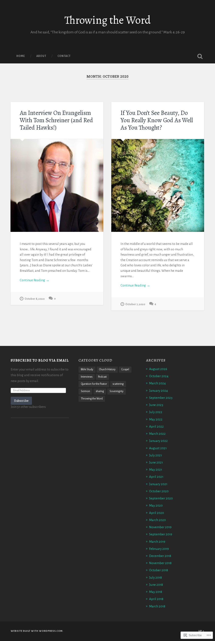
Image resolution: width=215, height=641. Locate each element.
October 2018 (158, 570)
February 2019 (159, 548)
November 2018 (160, 563)
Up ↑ (201, 631)
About (41, 56)
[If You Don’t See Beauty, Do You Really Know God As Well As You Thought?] (157, 185)
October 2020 (159, 491)
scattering (118, 383)
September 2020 (161, 498)
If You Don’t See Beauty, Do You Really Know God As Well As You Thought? (157, 120)
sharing (100, 391)
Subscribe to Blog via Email (40, 360)
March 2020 (157, 520)
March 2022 (157, 433)
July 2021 (155, 455)
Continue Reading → (34, 280)
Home (20, 56)
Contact (64, 56)
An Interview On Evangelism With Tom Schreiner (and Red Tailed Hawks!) (56, 120)
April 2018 (156, 599)
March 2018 (157, 606)
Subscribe (21, 401)
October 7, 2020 (135, 304)
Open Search (200, 56)
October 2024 (158, 376)
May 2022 (156, 419)
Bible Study (87, 369)
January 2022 (158, 441)
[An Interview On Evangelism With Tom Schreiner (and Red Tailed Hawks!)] (56, 185)
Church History (107, 369)
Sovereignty (116, 391)
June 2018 (156, 584)
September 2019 (160, 534)
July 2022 (155, 412)
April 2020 (156, 513)
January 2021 (158, 484)
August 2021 (158, 448)
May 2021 (155, 469)
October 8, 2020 (35, 298)
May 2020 (156, 505)
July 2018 (155, 577)
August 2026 (158, 369)
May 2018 (155, 592)
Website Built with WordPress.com (37, 631)
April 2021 (156, 476)
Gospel (125, 369)
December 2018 (160, 556)
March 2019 (157, 541)
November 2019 (160, 527)
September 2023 (160, 397)
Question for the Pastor (94, 383)
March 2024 (157, 383)
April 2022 (156, 426)
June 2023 (156, 405)
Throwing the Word (107, 20)
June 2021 (156, 462)
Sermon (85, 391)
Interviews (86, 376)
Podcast (102, 376)
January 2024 (158, 390)
